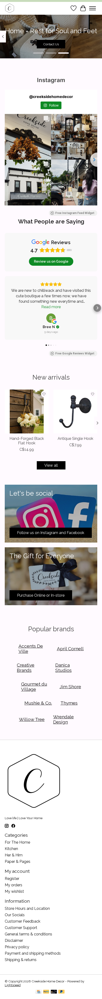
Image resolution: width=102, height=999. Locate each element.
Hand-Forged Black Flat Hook (26, 440)
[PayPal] (46, 992)
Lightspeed (13, 985)
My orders (13, 885)
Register (12, 878)
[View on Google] (56, 318)
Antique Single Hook (75, 438)
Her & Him (14, 855)
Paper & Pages (17, 861)
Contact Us (51, 44)
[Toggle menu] (92, 8)
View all (51, 465)
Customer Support (21, 927)
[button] (5, 308)
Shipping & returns (21, 959)
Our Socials (15, 915)
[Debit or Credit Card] (54, 992)
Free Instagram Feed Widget (74, 213)
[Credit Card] (39, 992)
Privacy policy (17, 947)
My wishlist (14, 891)
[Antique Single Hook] (75, 411)
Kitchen (11, 848)
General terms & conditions (28, 934)
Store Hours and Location (27, 908)
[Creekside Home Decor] (9, 8)
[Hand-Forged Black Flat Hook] (27, 411)
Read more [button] (56, 307)
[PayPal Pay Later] (61, 992)
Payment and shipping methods (33, 953)
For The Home (17, 842)
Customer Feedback (22, 921)
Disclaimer (14, 940)
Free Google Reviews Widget (74, 353)
